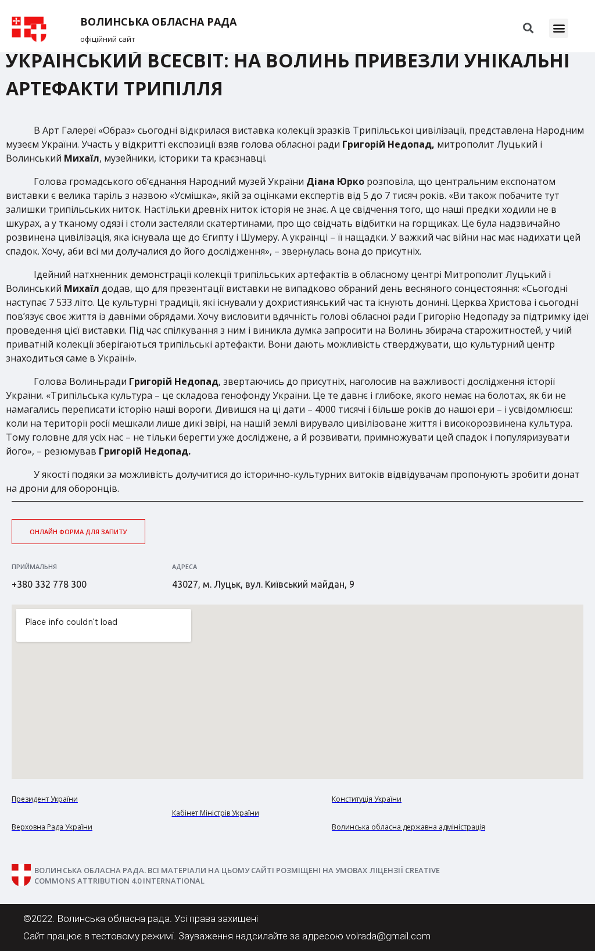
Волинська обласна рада (158, 21)
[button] (558, 28)
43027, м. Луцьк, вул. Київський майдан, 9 (263, 584)
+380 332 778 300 (49, 584)
